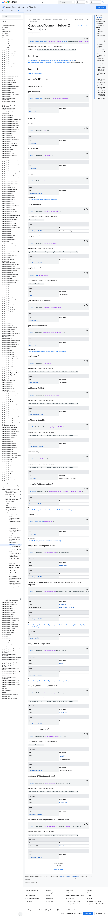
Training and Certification (73, 903)
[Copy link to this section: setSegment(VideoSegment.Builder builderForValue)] (70, 820)
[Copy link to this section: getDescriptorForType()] (48, 326)
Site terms (42, 910)
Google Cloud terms (51, 910)
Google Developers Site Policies (61, 878)
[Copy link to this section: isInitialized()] (39, 515)
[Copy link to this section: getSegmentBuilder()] (46, 388)
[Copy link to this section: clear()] (34, 174)
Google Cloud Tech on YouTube (95, 903)
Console (81, 2)
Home (29, 19)
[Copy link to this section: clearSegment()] (42, 236)
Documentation (37, 19)
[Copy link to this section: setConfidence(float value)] (50, 729)
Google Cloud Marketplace (32, 898)
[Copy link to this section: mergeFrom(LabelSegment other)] (56, 546)
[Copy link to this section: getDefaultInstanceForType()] (52, 301)
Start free (101, 7)
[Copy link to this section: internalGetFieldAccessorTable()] (55, 484)
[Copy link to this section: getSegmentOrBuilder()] (48, 420)
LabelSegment (33, 143)
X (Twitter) (90, 898)
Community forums (51, 893)
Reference (21, 11)
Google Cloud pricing (30, 895)
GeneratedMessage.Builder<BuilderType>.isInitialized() (44, 541)
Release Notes (49, 898)
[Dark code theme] (84, 38)
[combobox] (66, 2)
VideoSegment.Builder (36, 414)
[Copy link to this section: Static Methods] (44, 87)
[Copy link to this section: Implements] (40, 69)
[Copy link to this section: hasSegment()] (40, 452)
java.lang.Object (32, 60)
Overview (5, 11)
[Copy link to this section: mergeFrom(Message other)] (52, 644)
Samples (29, 11)
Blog (88, 893)
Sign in (104, 2)
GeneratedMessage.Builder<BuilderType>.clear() (42, 199)
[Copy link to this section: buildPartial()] (39, 149)
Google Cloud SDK (12, 7)
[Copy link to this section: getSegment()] (40, 356)
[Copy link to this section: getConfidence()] (42, 268)
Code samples (70, 898)
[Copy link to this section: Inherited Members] (49, 79)
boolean (31, 479)
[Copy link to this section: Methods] (38, 119)
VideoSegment (33, 382)
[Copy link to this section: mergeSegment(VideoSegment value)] (59, 686)
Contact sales (28, 901)
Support (48, 895)
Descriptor (32, 111)
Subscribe (88, 913)
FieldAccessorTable (35, 504)
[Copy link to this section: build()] (34, 124)
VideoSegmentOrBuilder (36, 446)
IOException (33, 638)
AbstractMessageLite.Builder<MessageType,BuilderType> (57, 60)
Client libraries (34, 7)
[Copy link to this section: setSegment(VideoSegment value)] (56, 776)
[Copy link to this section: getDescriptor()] (42, 92)
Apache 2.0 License (38, 878)
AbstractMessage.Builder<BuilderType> (40, 63)
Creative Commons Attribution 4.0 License (70, 876)
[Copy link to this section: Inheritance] (40, 56)
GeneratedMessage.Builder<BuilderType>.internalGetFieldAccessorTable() (50, 510)
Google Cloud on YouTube (94, 901)
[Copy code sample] (87, 38)
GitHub (68, 893)
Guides (13, 11)
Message (61, 663)
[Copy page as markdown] (42, 29)
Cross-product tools (44, 2)
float (30, 295)
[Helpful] (85, 19)
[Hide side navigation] (20, 914)
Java (24, 7)
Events (89, 895)
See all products (29, 893)
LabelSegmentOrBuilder (35, 73)
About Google (28, 910)
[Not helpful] (87, 19)
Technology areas (28, 2)
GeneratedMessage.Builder (61, 63)
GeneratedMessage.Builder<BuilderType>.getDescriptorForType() (47, 351)
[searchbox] (11, 16)
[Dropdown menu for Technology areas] (35, 2)
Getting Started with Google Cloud (75, 895)
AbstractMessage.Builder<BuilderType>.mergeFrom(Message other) (48, 681)
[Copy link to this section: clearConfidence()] (44, 205)
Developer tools (47, 19)
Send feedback (82, 26)
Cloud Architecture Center (73, 901)
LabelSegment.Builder (36, 193)
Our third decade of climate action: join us (69, 910)
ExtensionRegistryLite (66, 607)
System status (49, 901)
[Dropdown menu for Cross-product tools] (52, 2)
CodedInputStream (65, 604)
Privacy (35, 910)
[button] (11, 480)
